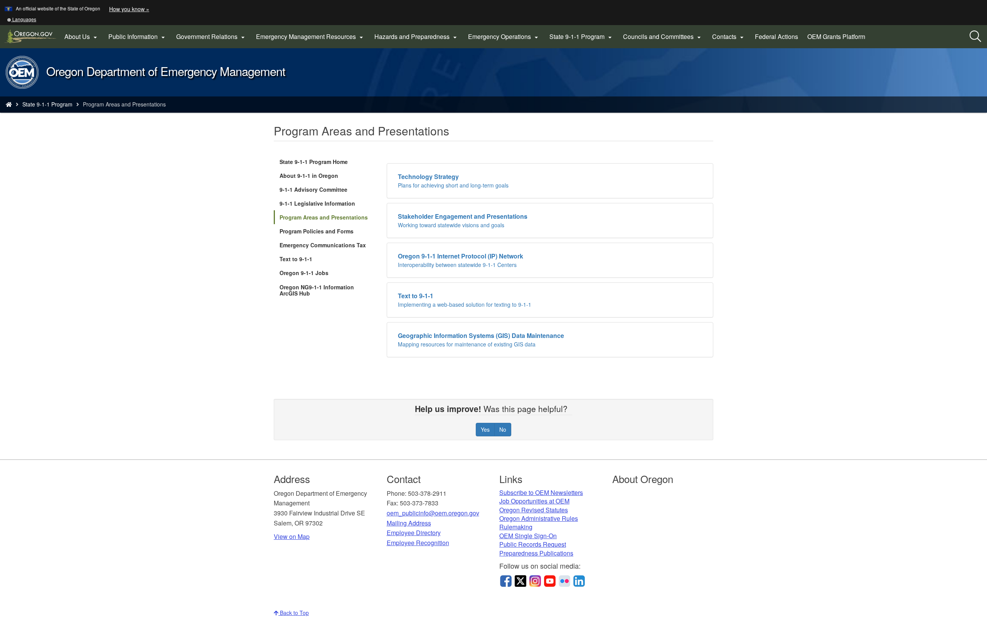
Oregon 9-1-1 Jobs (304, 273)
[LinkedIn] (579, 580)
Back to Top (293, 613)
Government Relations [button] (211, 36)
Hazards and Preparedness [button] (416, 36)
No (502, 429)
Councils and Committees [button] (663, 36)
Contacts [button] (729, 36)
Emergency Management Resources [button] (310, 36)
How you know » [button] (129, 9)
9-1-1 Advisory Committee (313, 189)
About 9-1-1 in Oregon (309, 175)
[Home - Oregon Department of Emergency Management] (9, 104)
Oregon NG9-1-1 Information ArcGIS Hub (317, 291)
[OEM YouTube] (549, 580)
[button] (21, 19)
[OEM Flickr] (564, 580)
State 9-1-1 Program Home (314, 162)
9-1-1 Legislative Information (317, 203)
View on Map (292, 536)
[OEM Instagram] (535, 580)
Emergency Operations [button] (504, 36)
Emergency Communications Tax (323, 245)
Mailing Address (409, 523)
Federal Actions (776, 36)
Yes (485, 429)
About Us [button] (81, 36)
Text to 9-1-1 (296, 259)
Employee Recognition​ (418, 542)
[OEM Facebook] (505, 580)
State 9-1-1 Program (47, 104)
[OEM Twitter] (520, 580)
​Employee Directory (414, 532)
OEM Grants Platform (838, 39)
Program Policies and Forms (317, 231)
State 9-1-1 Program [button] (581, 36)
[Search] (975, 36)
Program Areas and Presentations (324, 217)
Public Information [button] (137, 36)
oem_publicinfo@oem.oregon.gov (433, 512)
